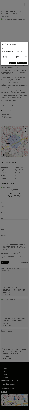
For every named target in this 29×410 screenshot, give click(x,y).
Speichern (12, 63)
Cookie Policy (20, 51)
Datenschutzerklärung (7, 51)
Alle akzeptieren (22, 63)
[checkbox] (26, 56)
